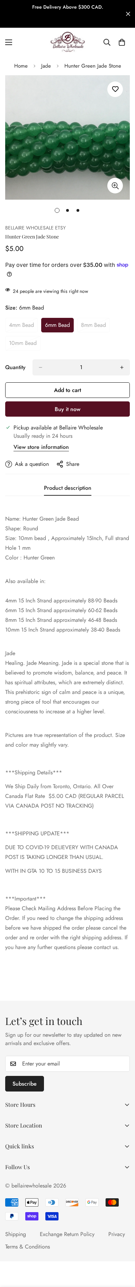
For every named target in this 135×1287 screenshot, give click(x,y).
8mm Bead (95, 327)
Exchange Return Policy (67, 1234)
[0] (122, 42)
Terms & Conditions (27, 1247)
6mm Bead (59, 327)
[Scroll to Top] (122, 1250)
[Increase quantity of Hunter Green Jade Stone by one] (121, 367)
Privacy (116, 1234)
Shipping (15, 1234)
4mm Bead (23, 327)
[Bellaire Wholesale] (67, 42)
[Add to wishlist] (115, 89)
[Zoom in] (115, 185)
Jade (46, 66)
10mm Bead (24, 345)
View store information (41, 447)
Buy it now (67, 409)
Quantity (15, 367)
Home (21, 66)
